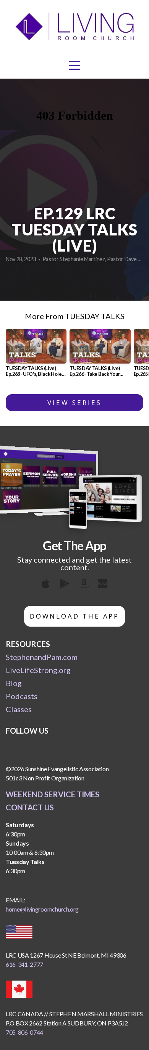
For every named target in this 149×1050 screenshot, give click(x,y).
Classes (19, 709)
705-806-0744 (24, 1032)
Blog (14, 683)
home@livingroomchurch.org (42, 909)
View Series (74, 402)
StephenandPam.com (42, 657)
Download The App (75, 616)
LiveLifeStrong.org (38, 670)
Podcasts (21, 696)
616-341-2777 (24, 964)
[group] (36, 356)
